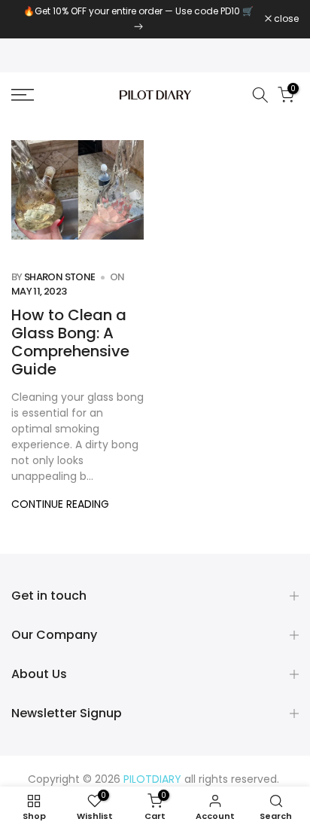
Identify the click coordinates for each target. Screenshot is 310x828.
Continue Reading (60, 504)
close (285, 18)
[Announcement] (138, 19)
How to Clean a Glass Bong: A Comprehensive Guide (70, 342)
